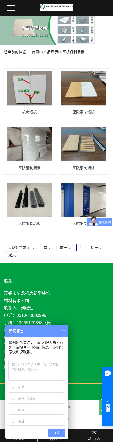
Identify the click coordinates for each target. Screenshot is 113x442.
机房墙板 (29, 112)
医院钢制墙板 (73, 52)
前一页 (65, 247)
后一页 (96, 247)
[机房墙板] (29, 88)
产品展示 (50, 52)
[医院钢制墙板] (83, 88)
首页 (35, 52)
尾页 (12, 255)
